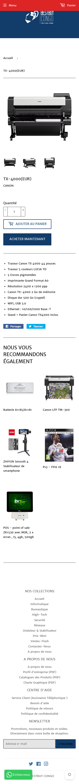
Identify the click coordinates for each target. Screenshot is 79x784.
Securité (39, 620)
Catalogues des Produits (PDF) (39, 677)
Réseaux (39, 625)
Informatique (39, 604)
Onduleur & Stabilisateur (39, 630)
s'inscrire (65, 744)
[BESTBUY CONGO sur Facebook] (38, 764)
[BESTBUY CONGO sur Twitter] (31, 764)
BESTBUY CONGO (42, 776)
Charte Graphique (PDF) (39, 682)
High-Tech (39, 614)
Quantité (10, 203)
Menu (12, 5)
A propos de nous (40, 652)
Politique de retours (39, 708)
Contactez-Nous (39, 646)
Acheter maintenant (27, 239)
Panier (71, 5)
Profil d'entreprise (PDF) (39, 672)
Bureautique (39, 609)
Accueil (8, 58)
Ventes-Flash (40, 641)
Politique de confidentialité (39, 714)
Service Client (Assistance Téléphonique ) (39, 698)
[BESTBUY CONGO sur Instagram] (46, 764)
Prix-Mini (39, 636)
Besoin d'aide (39, 703)
